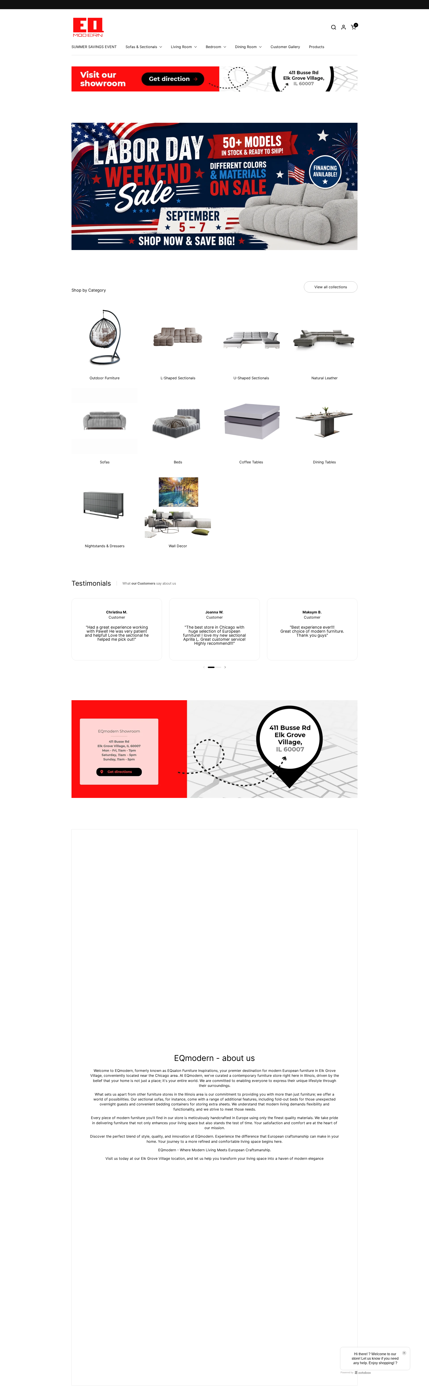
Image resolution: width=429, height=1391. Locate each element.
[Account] (343, 27)
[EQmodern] (88, 27)
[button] (333, 27)
